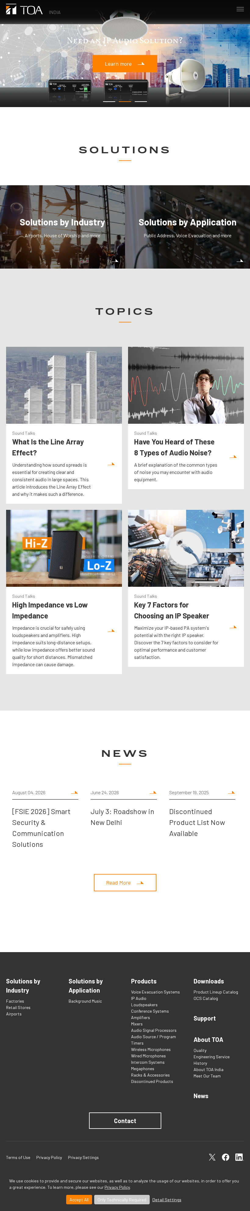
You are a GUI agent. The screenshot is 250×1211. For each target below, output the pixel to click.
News (201, 1095)
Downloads (209, 981)
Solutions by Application (86, 985)
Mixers (137, 1023)
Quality (200, 1050)
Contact (125, 1120)
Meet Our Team (207, 1075)
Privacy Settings (83, 1157)
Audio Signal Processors (154, 1030)
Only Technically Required (122, 1199)
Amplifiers (140, 1017)
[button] (109, 101)
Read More (118, 882)
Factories (15, 1001)
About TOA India (208, 1069)
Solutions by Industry (23, 985)
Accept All (79, 1199)
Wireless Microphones (151, 1049)
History (200, 1063)
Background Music (85, 1001)
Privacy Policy (117, 1187)
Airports (14, 1013)
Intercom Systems (148, 1062)
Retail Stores (18, 1007)
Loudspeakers (144, 1004)
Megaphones (142, 1068)
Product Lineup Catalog (216, 991)
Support (205, 1018)
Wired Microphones (148, 1055)
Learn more (118, 63)
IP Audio (138, 998)
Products (144, 981)
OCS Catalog (206, 998)
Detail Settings (166, 1199)
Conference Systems (150, 1011)
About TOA (208, 1039)
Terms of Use (18, 1157)
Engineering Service (212, 1056)
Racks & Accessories (150, 1074)
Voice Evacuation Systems (155, 991)
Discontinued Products (152, 1081)
